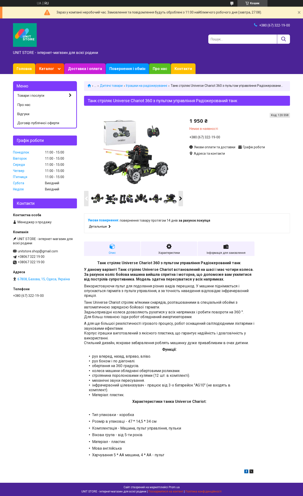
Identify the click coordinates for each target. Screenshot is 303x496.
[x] (251, 472)
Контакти (183, 68)
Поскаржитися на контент (165, 491)
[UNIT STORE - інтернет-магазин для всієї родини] (25, 35)
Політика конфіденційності (203, 491)
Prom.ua (174, 487)
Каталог (46, 68)
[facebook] (246, 472)
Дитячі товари (111, 85)
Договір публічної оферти (38, 123)
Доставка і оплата (85, 68)
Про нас (160, 68)
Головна (24, 68)
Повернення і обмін (127, 68)
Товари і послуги (30, 95)
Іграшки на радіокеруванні (146, 85)
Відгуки (23, 114)
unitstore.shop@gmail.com (38, 251)
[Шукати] (283, 39)
